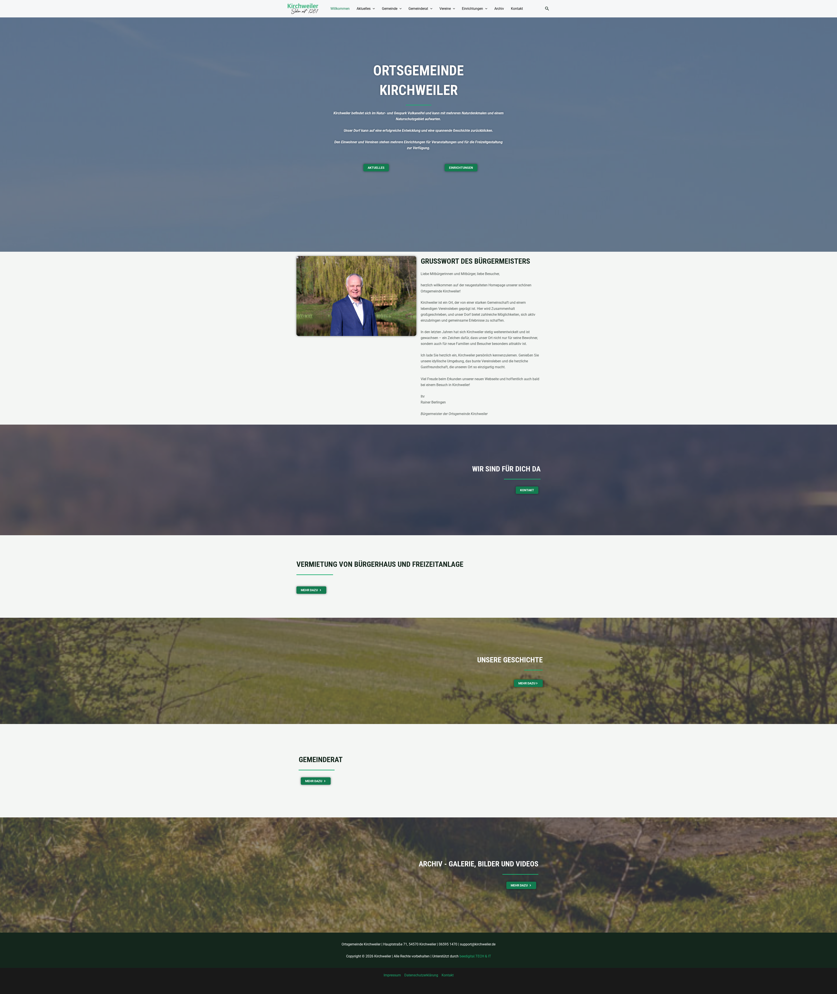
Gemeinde (389, 9)
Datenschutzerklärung (421, 975)
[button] (373, 8)
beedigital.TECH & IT (475, 956)
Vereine (445, 9)
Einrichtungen (472, 9)
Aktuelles (364, 9)
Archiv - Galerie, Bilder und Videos (478, 863)
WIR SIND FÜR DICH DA (506, 468)
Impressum (392, 975)
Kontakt (517, 9)
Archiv (499, 9)
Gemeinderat (418, 9)
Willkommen (340, 9)
